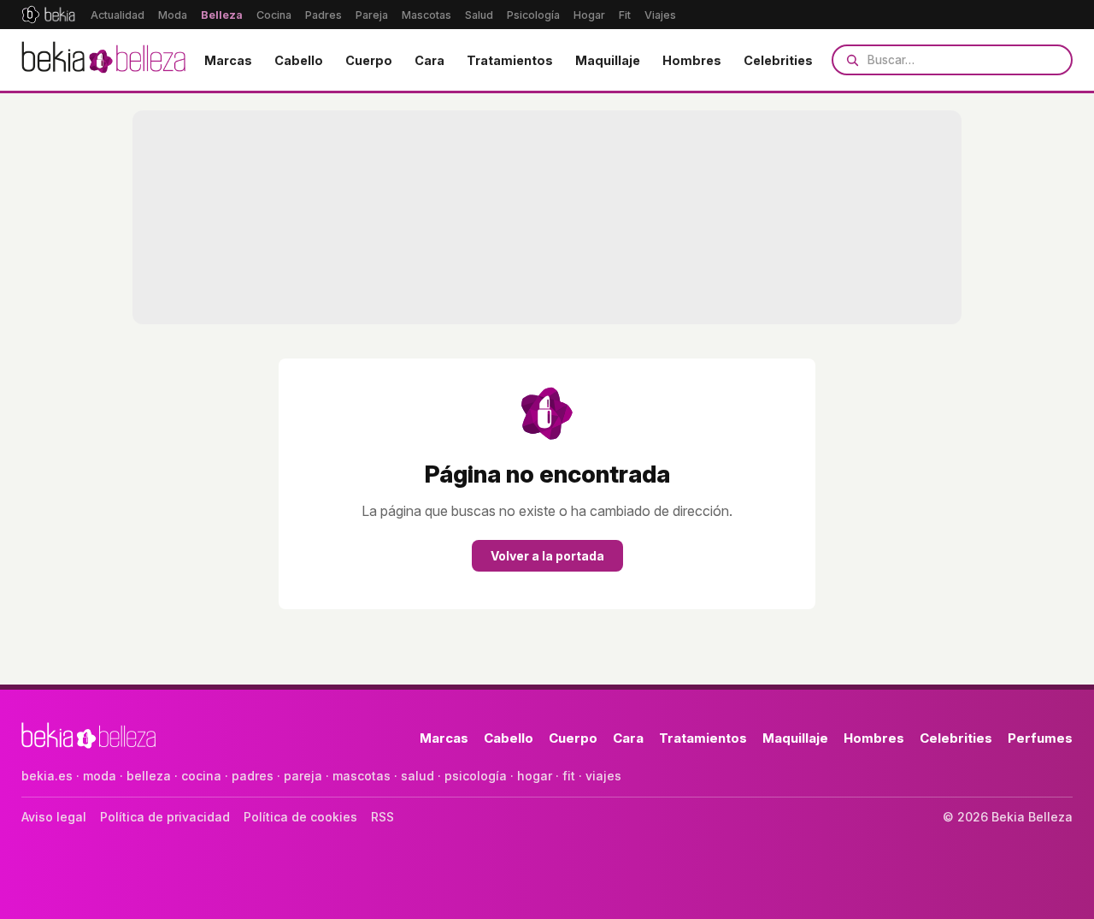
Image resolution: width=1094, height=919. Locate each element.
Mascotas (426, 15)
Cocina (273, 15)
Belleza (222, 15)
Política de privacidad (165, 816)
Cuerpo (368, 60)
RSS (382, 816)
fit (568, 775)
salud (417, 775)
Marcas (228, 60)
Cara (429, 60)
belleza (148, 775)
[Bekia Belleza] (103, 60)
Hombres (691, 60)
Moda (172, 15)
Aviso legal (53, 816)
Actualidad (117, 15)
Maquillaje (607, 60)
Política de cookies (300, 816)
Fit (625, 15)
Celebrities (778, 60)
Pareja (372, 15)
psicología (475, 775)
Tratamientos (510, 60)
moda (99, 775)
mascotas (361, 775)
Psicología (533, 15)
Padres (323, 15)
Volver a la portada (547, 555)
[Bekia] (48, 14)
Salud (479, 15)
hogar (534, 775)
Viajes (660, 15)
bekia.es (47, 775)
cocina (201, 775)
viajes (603, 775)
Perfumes (1040, 738)
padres (253, 775)
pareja (303, 775)
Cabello (298, 60)
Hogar (589, 15)
